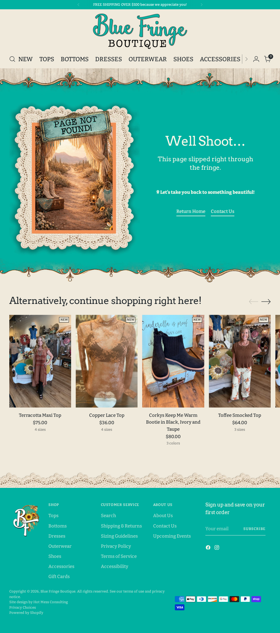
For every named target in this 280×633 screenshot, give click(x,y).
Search (108, 515)
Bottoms (57, 526)
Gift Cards (59, 576)
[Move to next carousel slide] (266, 301)
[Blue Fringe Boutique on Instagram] (217, 548)
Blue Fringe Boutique (57, 591)
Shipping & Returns (121, 526)
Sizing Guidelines (119, 536)
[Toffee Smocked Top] (240, 361)
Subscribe (254, 529)
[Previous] (78, 4)
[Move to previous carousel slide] (253, 301)
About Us (163, 515)
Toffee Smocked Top (239, 415)
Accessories (61, 566)
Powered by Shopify (26, 613)
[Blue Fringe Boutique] (140, 31)
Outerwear (60, 546)
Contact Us (165, 526)
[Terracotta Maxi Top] (40, 361)
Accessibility (114, 566)
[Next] (202, 4)
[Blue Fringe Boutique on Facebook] (208, 548)
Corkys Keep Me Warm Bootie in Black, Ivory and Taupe (173, 422)
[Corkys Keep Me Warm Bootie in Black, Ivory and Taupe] (173, 361)
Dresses (56, 536)
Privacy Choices (22, 607)
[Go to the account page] (256, 59)
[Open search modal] (12, 59)
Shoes (54, 556)
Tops (53, 515)
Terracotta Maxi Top (40, 415)
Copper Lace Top (106, 415)
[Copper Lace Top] (107, 361)
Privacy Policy (116, 546)
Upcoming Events (172, 536)
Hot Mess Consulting (50, 602)
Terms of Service (119, 556)
